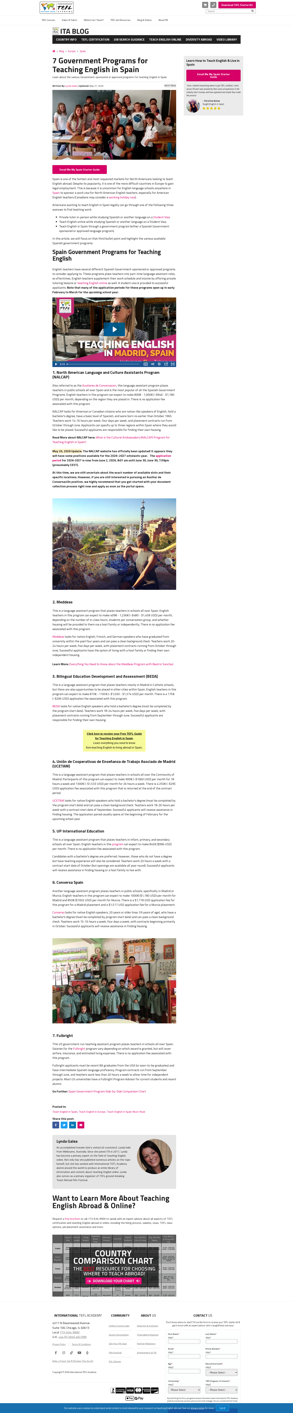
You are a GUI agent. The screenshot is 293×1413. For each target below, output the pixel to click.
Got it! (222, 1408)
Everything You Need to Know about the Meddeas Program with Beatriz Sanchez (121, 664)
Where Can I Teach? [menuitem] (94, 20)
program (117, 844)
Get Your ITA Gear (118, 1343)
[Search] (252, 11)
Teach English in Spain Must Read (126, 1112)
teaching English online (92, 283)
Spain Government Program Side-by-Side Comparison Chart (107, 1091)
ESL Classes (115, 1361)
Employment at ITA (147, 1352)
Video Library (227, 39)
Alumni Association (119, 1335)
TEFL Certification (95, 39)
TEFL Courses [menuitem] (48, 20)
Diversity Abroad (199, 39)
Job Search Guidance (129, 39)
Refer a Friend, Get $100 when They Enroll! (72, 1361)
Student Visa (161, 217)
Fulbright (79, 1048)
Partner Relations (146, 1343)
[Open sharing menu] (166, 364)
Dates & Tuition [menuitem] (69, 20)
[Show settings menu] (159, 364)
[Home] (53, 51)
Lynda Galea (71, 86)
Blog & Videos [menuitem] (144, 20)
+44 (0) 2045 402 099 (72, 1336)
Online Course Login (119, 1326)
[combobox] (229, 11)
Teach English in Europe (92, 1112)
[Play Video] (55, 364)
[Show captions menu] (145, 364)
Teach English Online (165, 39)
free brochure (72, 1219)
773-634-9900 (70, 1332)
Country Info (66, 39)
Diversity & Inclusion (147, 1326)
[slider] (104, 364)
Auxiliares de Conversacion (99, 385)
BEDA (56, 706)
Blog (61, 51)
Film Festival (115, 1352)
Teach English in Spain (64, 1112)
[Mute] (152, 364)
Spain (83, 51)
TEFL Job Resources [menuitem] (121, 20)
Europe (72, 51)
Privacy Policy (59, 1344)
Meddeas (58, 636)
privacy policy (197, 1408)
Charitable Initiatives (148, 1335)
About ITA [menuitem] (163, 20)
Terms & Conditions (81, 1344)
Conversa (58, 912)
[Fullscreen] (172, 364)
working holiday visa (122, 197)
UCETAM (58, 800)
